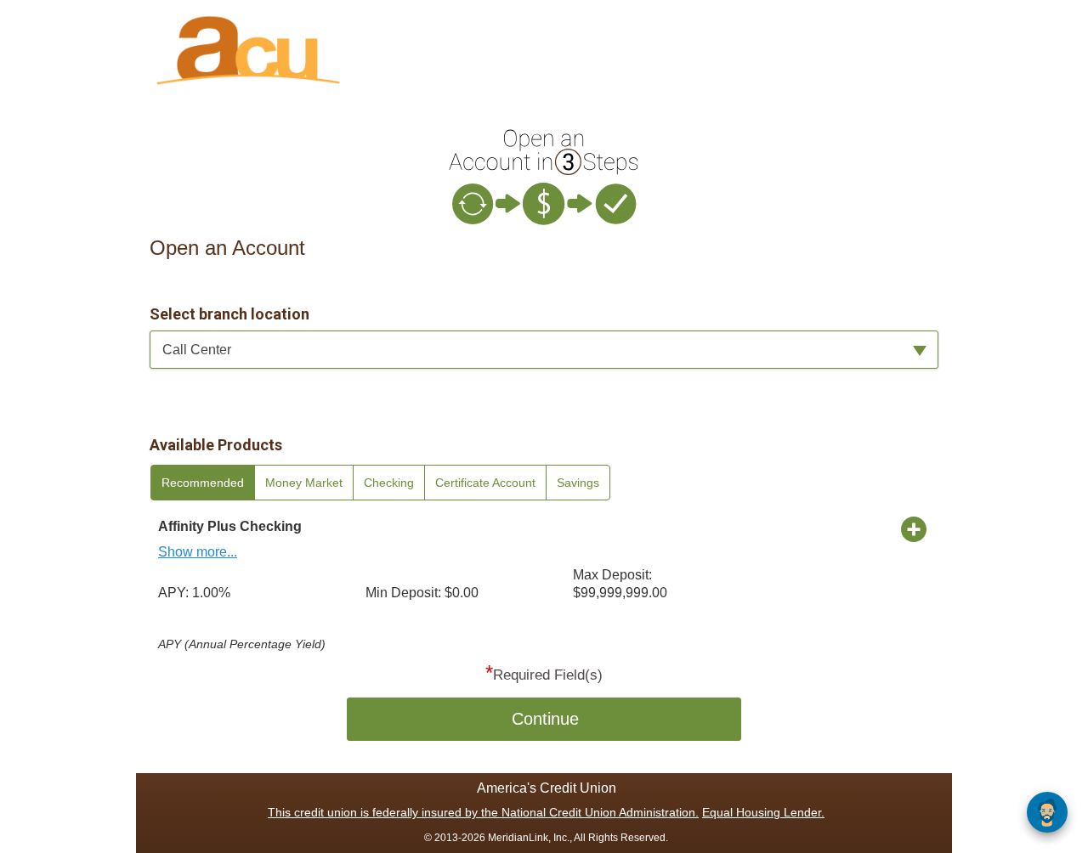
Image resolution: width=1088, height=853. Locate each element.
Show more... (197, 552)
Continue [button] (545, 718)
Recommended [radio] (203, 482)
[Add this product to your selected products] (913, 528)
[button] (544, 349)
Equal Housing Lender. (763, 812)
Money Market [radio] (304, 482)
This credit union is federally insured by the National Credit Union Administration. (483, 812)
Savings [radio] (578, 482)
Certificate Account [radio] (485, 482)
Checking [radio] (389, 482)
